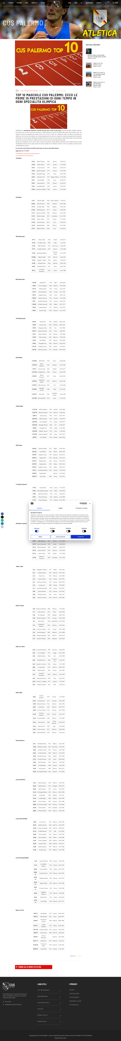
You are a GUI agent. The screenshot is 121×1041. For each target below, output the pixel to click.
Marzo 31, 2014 (44, 90)
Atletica (53, 90)
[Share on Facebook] (2, 513)
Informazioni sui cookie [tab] (81, 508)
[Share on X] (2, 517)
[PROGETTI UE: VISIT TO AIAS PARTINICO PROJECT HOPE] (89, 84)
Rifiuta (40, 536)
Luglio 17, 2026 (96, 66)
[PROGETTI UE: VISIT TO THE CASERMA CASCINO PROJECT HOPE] (89, 74)
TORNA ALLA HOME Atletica (29, 967)
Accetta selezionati (60, 536)
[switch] (53, 531)
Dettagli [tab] (60, 508)
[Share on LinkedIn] (2, 523)
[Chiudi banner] (89, 503)
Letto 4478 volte (61, 90)
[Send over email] (2, 520)
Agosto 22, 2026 (92, 58)
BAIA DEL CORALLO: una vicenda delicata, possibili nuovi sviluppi (97, 56)
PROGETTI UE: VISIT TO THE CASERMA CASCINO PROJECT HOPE (99, 74)
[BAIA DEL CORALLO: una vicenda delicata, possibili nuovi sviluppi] (89, 51)
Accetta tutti (81, 536)
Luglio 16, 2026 (96, 77)
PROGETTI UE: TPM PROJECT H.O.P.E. (98, 64)
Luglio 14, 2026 (96, 87)
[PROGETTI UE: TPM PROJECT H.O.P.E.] (89, 65)
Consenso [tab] (39, 508)
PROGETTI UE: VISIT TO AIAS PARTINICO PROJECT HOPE (99, 83)
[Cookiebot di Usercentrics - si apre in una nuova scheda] (81, 503)
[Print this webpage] (2, 526)
